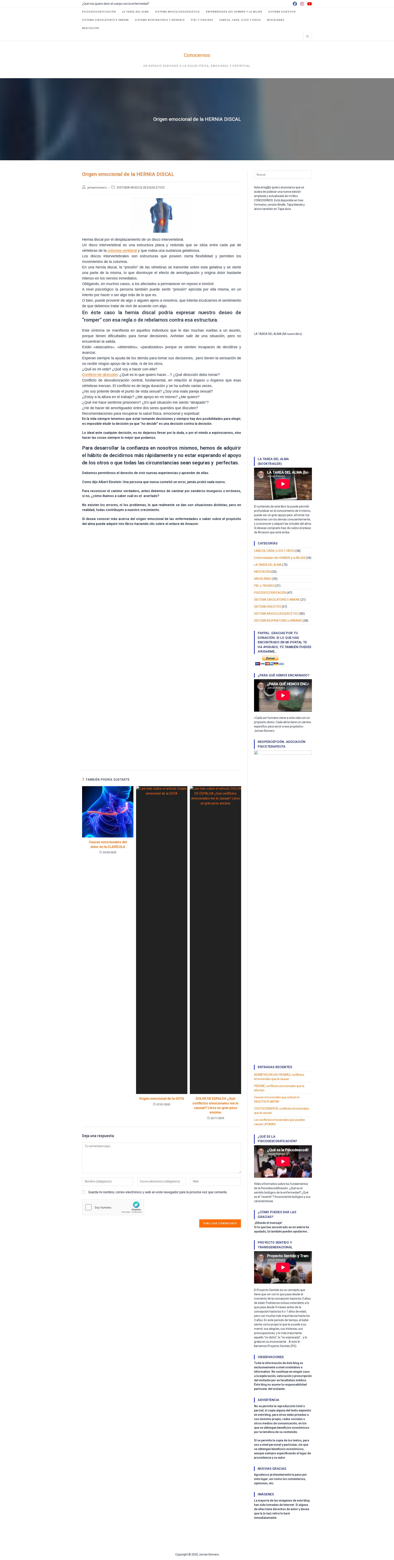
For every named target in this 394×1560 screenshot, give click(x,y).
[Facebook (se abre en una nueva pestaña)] (295, 4)
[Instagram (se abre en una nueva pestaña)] (302, 4)
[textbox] (161, 455)
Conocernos (197, 55)
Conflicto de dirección (99, 375)
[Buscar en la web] (307, 37)
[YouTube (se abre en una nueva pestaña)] (309, 4)
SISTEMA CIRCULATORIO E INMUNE (277, 599)
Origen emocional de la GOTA (161, 1099)
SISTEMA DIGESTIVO (267, 606)
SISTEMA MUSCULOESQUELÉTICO (141, 187)
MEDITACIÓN (262, 571)
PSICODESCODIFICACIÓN (270, 592)
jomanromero (97, 187)
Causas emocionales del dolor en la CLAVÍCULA (108, 844)
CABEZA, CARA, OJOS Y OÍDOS (274, 550)
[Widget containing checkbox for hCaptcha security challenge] (113, 1207)
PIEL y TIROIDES (264, 585)
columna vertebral (122, 251)
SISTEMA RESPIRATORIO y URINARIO (278, 620)
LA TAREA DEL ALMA (268, 564)
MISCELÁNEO (262, 578)
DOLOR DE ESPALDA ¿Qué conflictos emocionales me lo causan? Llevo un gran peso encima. (215, 1105)
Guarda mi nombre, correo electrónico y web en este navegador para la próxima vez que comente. (157, 1192)
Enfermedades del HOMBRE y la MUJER (279, 557)
